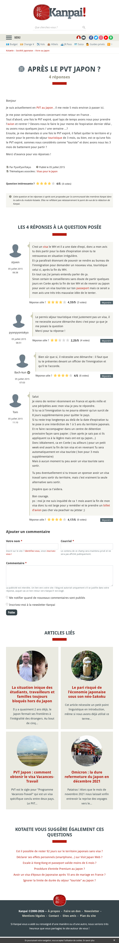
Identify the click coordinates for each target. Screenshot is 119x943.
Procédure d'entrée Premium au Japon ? (59, 869)
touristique (55, 138)
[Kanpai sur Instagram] (101, 38)
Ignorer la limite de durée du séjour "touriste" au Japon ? (59, 880)
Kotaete (10, 50)
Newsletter (91, 911)
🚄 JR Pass (66, 44)
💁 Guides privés (95, 44)
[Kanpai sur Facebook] (91, 38)
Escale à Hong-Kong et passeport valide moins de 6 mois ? (59, 863)
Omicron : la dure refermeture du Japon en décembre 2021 (87, 776)
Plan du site (88, 915)
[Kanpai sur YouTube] (106, 38)
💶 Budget (12, 44)
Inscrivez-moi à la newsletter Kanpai (32, 605)
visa (45, 246)
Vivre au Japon (42, 50)
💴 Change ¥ (27, 44)
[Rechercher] (84, 27)
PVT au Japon (44, 107)
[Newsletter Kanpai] (84, 38)
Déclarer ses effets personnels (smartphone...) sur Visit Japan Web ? (59, 857)
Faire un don (72, 911)
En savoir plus (88, 940)
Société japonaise (24, 50)
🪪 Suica (79, 44)
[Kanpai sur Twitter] (96, 38)
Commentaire (16, 563)
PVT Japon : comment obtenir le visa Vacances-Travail (32, 776)
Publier (11, 612)
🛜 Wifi (111, 44)
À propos (54, 911)
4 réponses (59, 77)
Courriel (67, 541)
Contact (54, 915)
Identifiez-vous (32, 550)
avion (10, 124)
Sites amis (69, 915)
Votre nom (14, 541)
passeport (82, 288)
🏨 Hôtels (52, 44)
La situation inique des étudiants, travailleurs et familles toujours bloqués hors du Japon (32, 694)
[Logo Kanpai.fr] (59, 12)
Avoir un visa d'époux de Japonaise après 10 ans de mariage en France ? (59, 874)
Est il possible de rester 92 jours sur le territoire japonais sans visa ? (59, 851)
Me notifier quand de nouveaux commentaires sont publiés (47, 598)
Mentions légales (33, 915)
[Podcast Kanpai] (111, 38)
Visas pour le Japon (47, 171)
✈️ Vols (41, 44)
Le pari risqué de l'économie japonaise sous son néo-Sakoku (87, 692)
